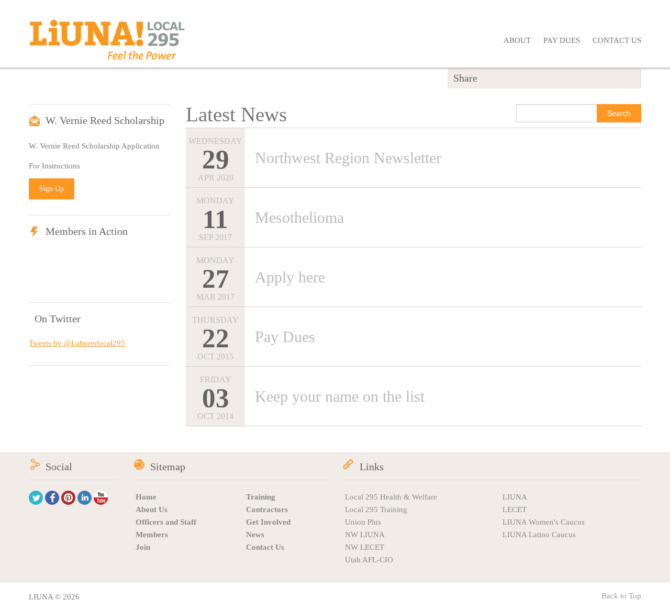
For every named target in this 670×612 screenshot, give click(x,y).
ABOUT (517, 40)
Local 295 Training (376, 509)
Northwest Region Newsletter (348, 157)
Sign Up (51, 188)
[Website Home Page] (107, 43)
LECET (514, 509)
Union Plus (363, 522)
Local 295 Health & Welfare (391, 497)
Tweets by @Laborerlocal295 (77, 343)
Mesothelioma (299, 217)
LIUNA (514, 497)
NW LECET (364, 547)
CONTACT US (617, 40)
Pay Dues (285, 336)
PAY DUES (561, 40)
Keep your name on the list (340, 396)
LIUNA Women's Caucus (543, 522)
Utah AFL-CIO (369, 560)
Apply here (290, 277)
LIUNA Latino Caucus (539, 534)
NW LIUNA (365, 534)
